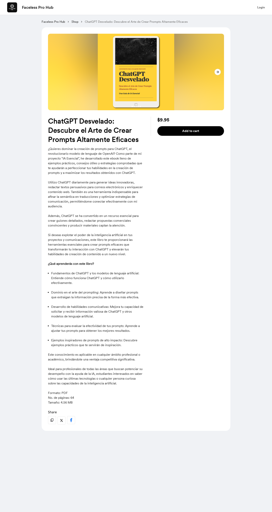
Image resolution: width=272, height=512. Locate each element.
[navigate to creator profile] (12, 7)
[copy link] (52, 420)
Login (261, 7)
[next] (218, 72)
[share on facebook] (71, 420)
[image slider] (136, 72)
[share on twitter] (62, 420)
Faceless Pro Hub (37, 7)
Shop (74, 22)
